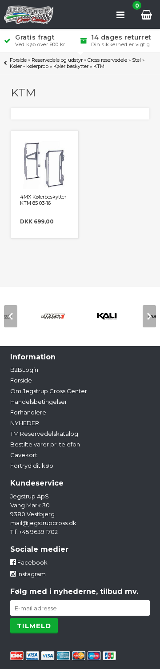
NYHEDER (24, 422)
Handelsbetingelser (38, 401)
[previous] (10, 316)
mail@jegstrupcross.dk (43, 522)
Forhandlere (28, 412)
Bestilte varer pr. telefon (45, 444)
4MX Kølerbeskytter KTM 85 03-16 (43, 200)
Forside (18, 60)
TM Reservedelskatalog (44, 433)
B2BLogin (24, 369)
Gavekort (23, 454)
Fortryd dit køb (31, 465)
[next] (149, 316)
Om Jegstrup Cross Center (48, 390)
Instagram (31, 573)
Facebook (32, 562)
